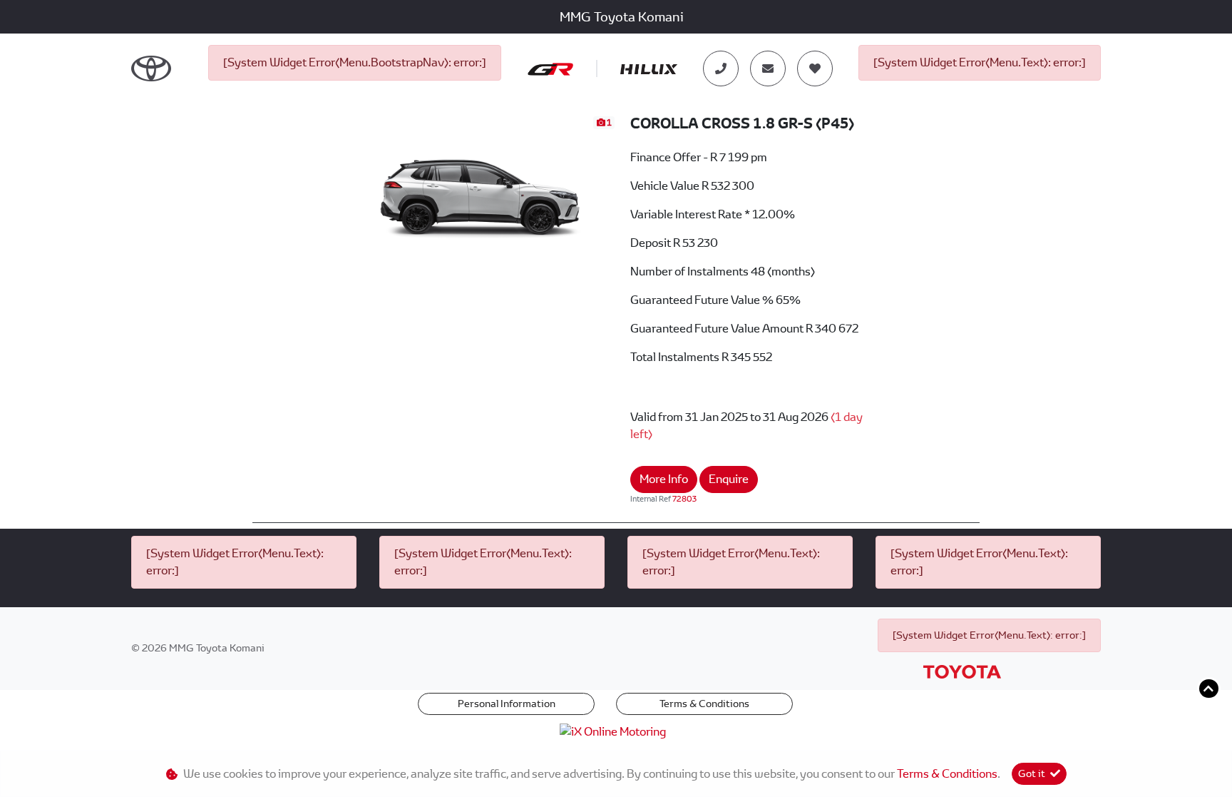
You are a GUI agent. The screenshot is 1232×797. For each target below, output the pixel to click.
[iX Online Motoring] (616, 731)
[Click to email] (768, 68)
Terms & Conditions (704, 703)
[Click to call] (721, 68)
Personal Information (506, 703)
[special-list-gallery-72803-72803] (480, 190)
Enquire (729, 479)
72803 (684, 499)
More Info (664, 479)
